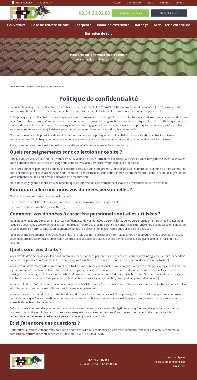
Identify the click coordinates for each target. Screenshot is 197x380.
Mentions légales (175, 357)
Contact (180, 2)
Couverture (16, 25)
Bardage (142, 25)
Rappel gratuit (169, 13)
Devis (150, 2)
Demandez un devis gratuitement (98, 59)
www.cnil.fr (91, 288)
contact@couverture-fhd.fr (150, 274)
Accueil (117, 2)
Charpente (82, 25)
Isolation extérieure (113, 25)
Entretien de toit (98, 33)
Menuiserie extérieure (172, 25)
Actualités (164, 2)
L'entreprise (134, 2)
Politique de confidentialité (169, 361)
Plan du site (178, 366)
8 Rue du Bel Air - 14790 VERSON (31, 2)
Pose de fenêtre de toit (50, 25)
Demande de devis (130, 13)
